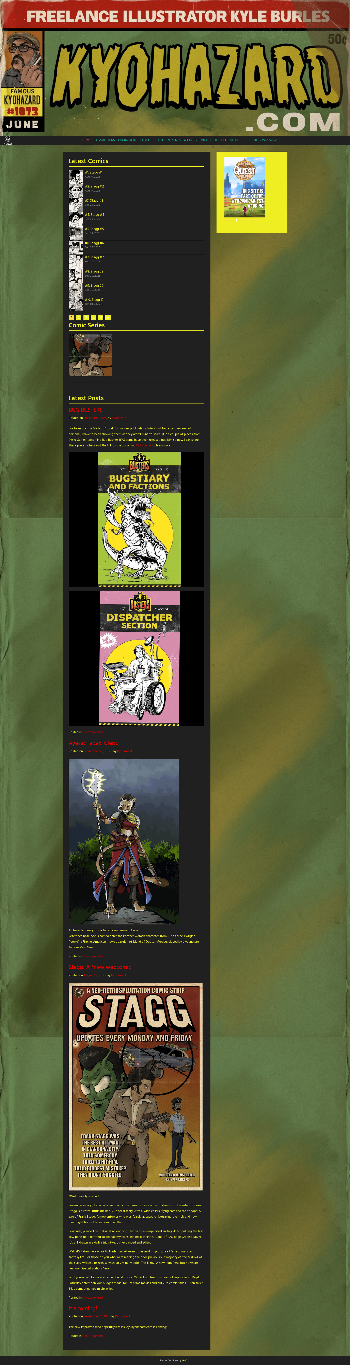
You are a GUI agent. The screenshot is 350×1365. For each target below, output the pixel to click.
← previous (231, 225)
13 (100, 317)
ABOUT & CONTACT (197, 140)
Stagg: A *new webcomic (100, 967)
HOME (86, 140)
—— (245, 140)
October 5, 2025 (95, 418)
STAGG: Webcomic (264, 140)
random (230, 220)
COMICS (146, 140)
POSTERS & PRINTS (168, 140)
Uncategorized (92, 732)
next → (260, 225)
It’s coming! (83, 1308)
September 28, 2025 (98, 751)
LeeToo (186, 1361)
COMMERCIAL (127, 140)
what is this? (255, 220)
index (241, 220)
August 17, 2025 (95, 975)
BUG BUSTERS (85, 410)
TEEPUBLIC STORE (226, 140)
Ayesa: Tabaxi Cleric (93, 743)
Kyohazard (119, 418)
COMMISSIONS (104, 140)
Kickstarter (143, 445)
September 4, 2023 (97, 1316)
